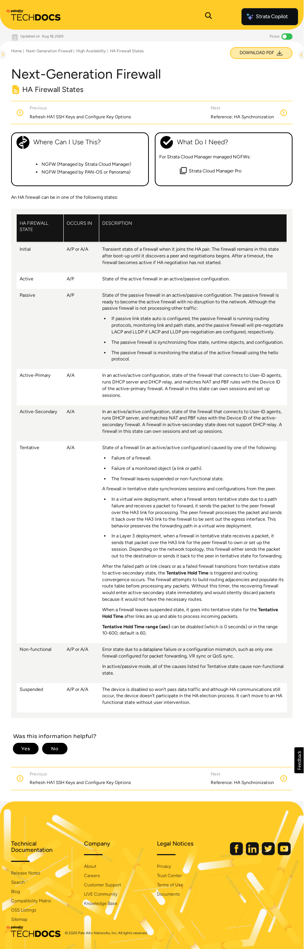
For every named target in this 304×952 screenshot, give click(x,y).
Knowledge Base (100, 903)
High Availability (91, 51)
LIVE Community (100, 894)
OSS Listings (23, 910)
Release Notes (25, 873)
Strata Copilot (272, 16)
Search (18, 882)
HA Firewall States (127, 51)
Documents (168, 894)
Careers (92, 875)
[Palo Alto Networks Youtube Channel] (284, 853)
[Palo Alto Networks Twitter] (269, 853)
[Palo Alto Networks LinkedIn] (253, 853)
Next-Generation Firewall (49, 51)
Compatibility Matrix (31, 900)
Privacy (164, 866)
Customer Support (102, 884)
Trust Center (169, 875)
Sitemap (19, 919)
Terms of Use (170, 884)
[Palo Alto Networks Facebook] (237, 853)
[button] (299, 760)
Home (16, 51)
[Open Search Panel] (208, 16)
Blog (15, 891)
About (90, 866)
